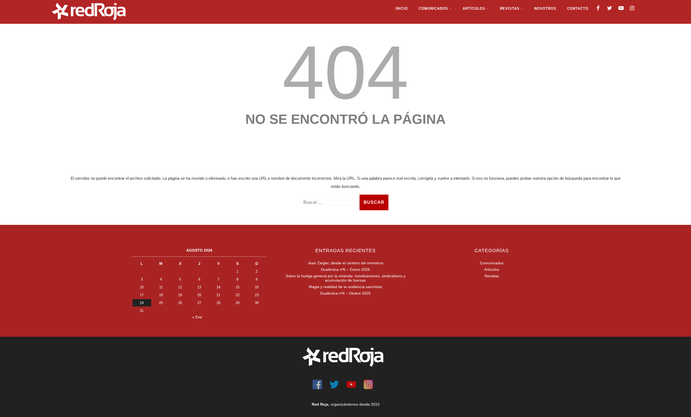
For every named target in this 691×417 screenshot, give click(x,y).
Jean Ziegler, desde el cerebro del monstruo (345, 263)
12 (180, 287)
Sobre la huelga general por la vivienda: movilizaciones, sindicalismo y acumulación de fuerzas (345, 278)
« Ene (197, 317)
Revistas (510, 8)
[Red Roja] (89, 21)
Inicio (401, 8)
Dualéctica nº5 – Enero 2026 (345, 269)
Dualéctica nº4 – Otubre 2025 (345, 293)
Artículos (474, 8)
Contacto (577, 8)
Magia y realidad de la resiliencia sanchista (345, 287)
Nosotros (545, 8)
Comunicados (433, 8)
